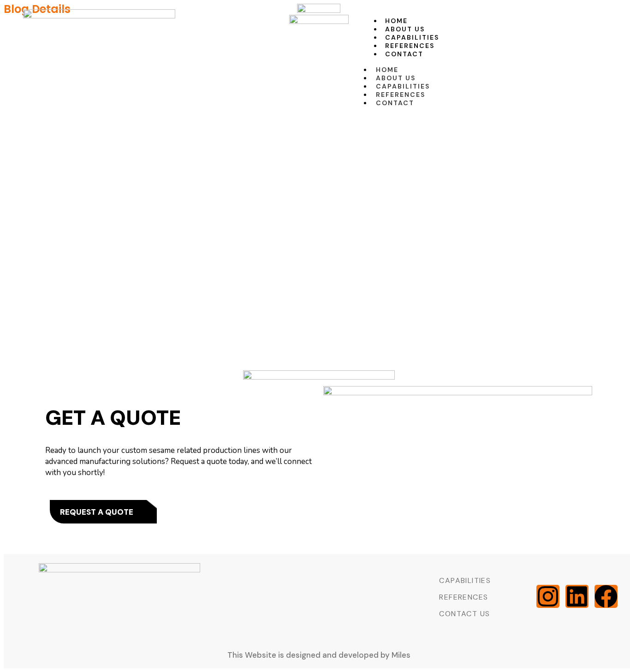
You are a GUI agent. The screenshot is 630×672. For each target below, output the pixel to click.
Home (396, 21)
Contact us (464, 613)
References (409, 46)
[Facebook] (606, 596)
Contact (404, 54)
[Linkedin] (576, 596)
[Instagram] (547, 596)
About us (405, 29)
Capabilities (412, 37)
